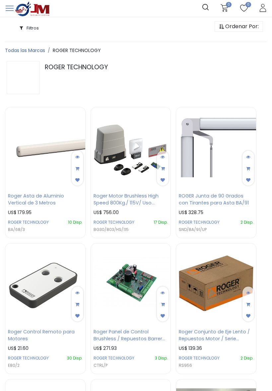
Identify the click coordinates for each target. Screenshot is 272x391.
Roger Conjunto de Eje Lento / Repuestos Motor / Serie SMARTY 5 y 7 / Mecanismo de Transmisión (215, 335)
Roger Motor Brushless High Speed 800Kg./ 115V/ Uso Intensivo (126, 199)
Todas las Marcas (25, 50)
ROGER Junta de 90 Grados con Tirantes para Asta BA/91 (214, 199)
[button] (239, 26)
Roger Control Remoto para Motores (41, 335)
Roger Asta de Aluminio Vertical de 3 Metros (36, 199)
